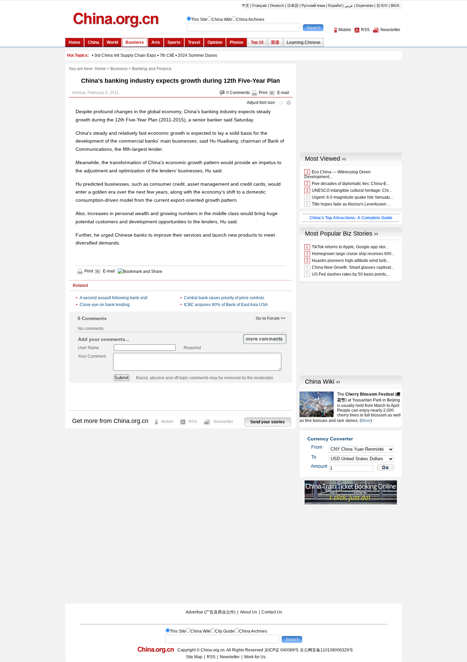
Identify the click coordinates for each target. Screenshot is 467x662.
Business (119, 68)
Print (263, 92)
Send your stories (267, 422)
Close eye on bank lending (105, 304)
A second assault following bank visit (113, 297)
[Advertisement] (181, 396)
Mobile (167, 421)
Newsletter (223, 421)
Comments (240, 92)
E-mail (283, 92)
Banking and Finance (152, 68)
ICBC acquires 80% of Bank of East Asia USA (226, 304)
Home (100, 68)
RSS (193, 421)
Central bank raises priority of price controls (224, 297)
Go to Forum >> (270, 318)
